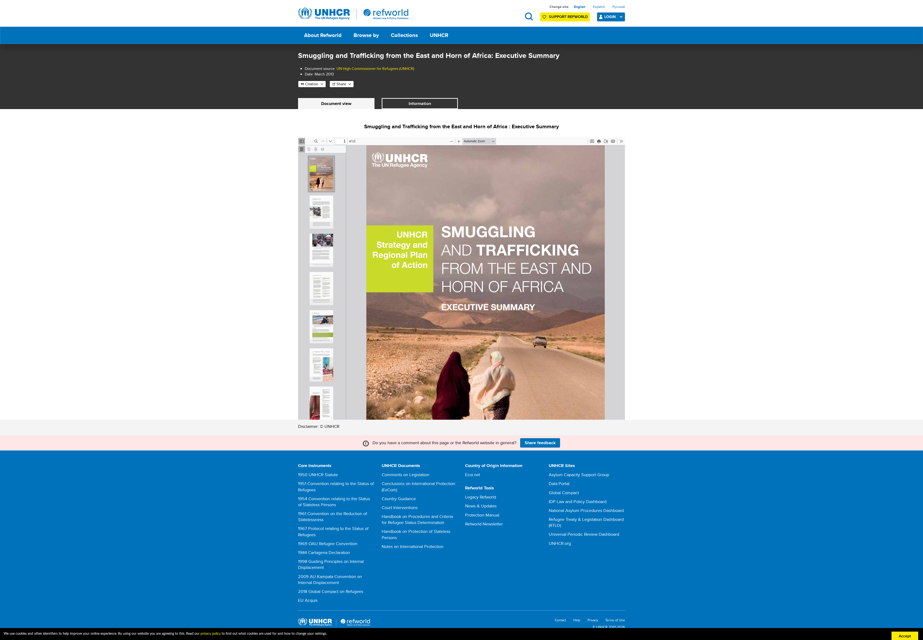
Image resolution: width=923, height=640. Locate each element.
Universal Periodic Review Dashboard (584, 534)
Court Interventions (400, 508)
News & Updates (481, 506)
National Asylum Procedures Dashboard (586, 510)
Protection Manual (482, 515)
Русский (618, 6)
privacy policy (210, 633)
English (579, 6)
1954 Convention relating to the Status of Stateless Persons (334, 502)
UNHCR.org (560, 543)
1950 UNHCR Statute (318, 475)
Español (599, 6)
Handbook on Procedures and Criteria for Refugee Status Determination (417, 519)
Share (341, 84)
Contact (560, 620)
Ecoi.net (472, 475)
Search (529, 16)
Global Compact (564, 493)
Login (610, 16)
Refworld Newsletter (484, 524)
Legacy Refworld (480, 497)
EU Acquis (308, 600)
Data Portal (559, 483)
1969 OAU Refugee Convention (327, 544)
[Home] (353, 14)
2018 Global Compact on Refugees (330, 591)
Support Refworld (568, 16)
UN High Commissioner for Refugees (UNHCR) (375, 68)
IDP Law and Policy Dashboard (577, 501)
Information (420, 103)
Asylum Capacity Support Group (579, 475)
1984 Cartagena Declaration (324, 552)
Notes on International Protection (412, 546)
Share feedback (540, 443)
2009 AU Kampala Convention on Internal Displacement (330, 579)
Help (576, 620)
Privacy (592, 620)
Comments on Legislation (405, 475)
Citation (311, 84)
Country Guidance (399, 499)
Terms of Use (615, 620)
